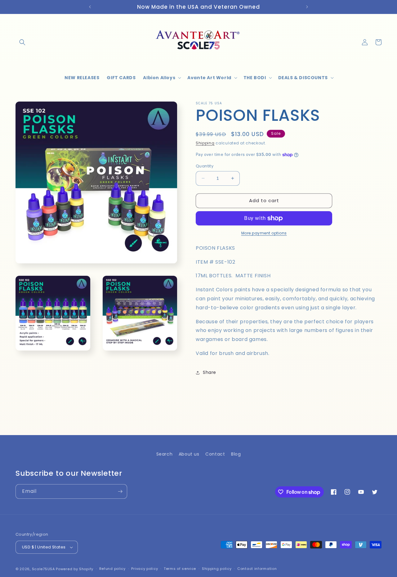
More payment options (264, 233)
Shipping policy (217, 568)
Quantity (204, 166)
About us (189, 454)
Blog (236, 454)
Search (164, 454)
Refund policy (112, 568)
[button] (22, 42)
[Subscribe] (120, 491)
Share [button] (209, 372)
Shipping (205, 143)
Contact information (257, 568)
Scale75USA (43, 568)
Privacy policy (144, 568)
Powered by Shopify (74, 568)
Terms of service (180, 568)
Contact (215, 454)
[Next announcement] (307, 7)
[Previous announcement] (90, 7)
